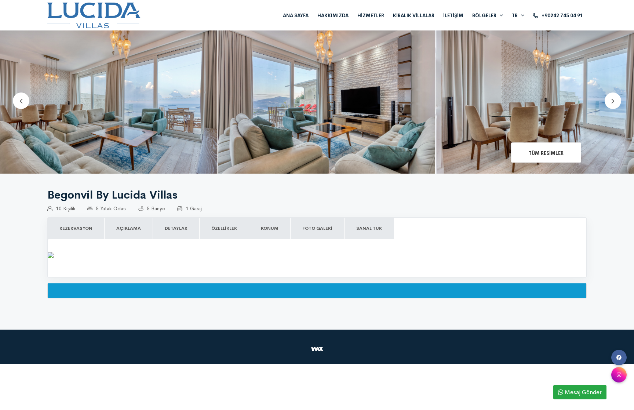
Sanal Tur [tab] (369, 228)
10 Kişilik (65, 208)
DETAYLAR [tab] (176, 228)
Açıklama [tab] (128, 228)
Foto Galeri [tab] (317, 228)
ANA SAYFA (296, 15)
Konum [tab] (269, 228)
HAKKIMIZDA (333, 15)
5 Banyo (155, 208)
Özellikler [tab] (224, 228)
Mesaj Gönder (582, 392)
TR (515, 15)
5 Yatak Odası (110, 208)
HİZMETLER (370, 15)
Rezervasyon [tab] (75, 228)
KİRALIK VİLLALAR (413, 15)
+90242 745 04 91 (561, 15)
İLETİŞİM (453, 15)
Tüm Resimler (546, 153)
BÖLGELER (484, 15)
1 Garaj (193, 208)
